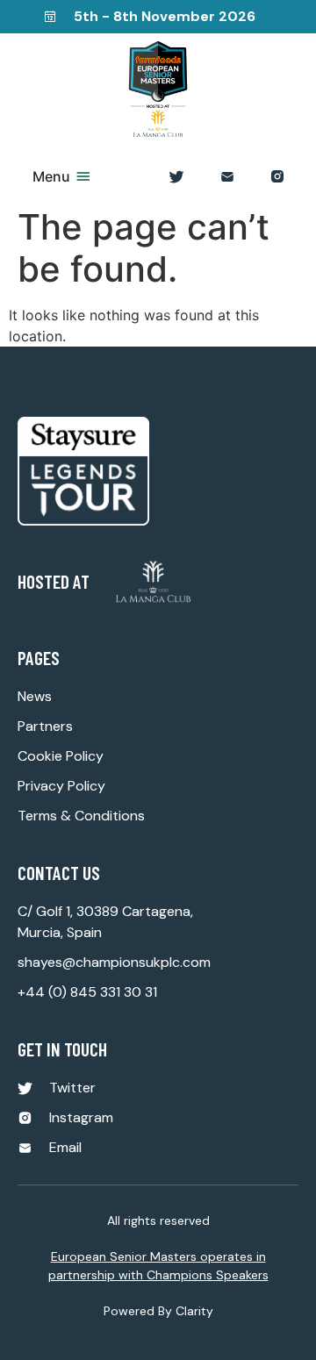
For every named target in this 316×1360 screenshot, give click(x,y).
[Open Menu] (83, 176)
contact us (59, 873)
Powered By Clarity (158, 1311)
